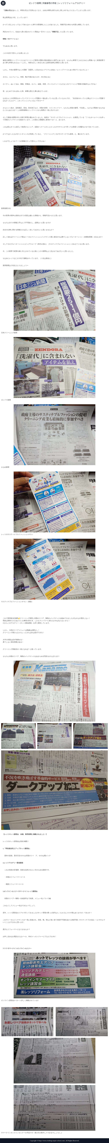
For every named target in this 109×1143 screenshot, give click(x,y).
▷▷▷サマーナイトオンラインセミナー (17, 948)
